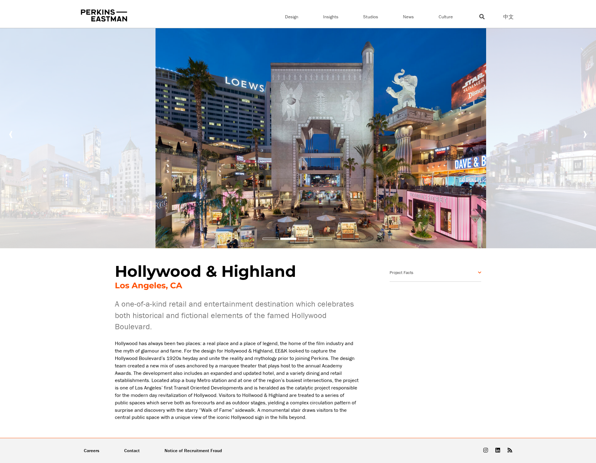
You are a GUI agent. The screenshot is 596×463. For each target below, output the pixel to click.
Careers (91, 450)
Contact (132, 450)
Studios (370, 17)
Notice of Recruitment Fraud (193, 450)
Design (291, 17)
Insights (330, 17)
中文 (508, 16)
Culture (446, 17)
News (408, 17)
